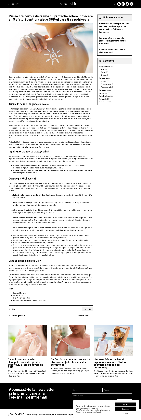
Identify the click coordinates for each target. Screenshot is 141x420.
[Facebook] (119, 4)
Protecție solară (106, 87)
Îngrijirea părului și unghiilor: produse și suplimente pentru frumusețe (112, 41)
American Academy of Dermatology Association (30, 300)
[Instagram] (123, 4)
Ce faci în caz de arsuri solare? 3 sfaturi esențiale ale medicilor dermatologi (70, 362)
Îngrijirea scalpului (105, 90)
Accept (125, 404)
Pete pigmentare (106, 84)
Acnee (103, 69)
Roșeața (103, 75)
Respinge (125, 409)
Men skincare (103, 93)
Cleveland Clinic (19, 295)
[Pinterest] (131, 4)
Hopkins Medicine (19, 293)
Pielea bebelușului (104, 96)
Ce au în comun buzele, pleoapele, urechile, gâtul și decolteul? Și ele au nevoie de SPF (25, 363)
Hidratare (104, 81)
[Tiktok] (127, 4)
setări (100, 412)
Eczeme (103, 72)
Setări (125, 414)
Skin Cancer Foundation (21, 298)
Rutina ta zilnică (104, 102)
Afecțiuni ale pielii (104, 66)
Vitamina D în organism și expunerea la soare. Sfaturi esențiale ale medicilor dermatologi (110, 363)
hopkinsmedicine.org (20, 119)
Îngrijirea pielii (103, 78)
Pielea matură (103, 99)
